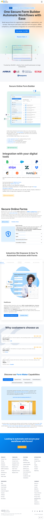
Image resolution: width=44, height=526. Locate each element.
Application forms (11, 141)
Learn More (6, 221)
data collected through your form (21, 391)
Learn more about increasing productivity (21, 397)
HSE (11, 340)
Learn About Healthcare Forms (11, 315)
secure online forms (13, 213)
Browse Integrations (9, 195)
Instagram (42, 511)
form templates (20, 132)
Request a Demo (21, 36)
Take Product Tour (13, 147)
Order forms (10, 140)
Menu (41, 1)
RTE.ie (6, 352)
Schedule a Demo (15, 221)
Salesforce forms (17, 182)
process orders (11, 425)
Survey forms (10, 142)
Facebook (32, 511)
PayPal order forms (15, 183)
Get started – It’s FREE (22, 31)
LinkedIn (37, 511)
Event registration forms (13, 138)
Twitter (35, 511)
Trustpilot (12, 364)
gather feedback (27, 425)
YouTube (40, 511)
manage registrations (19, 425)
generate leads (38, 424)
